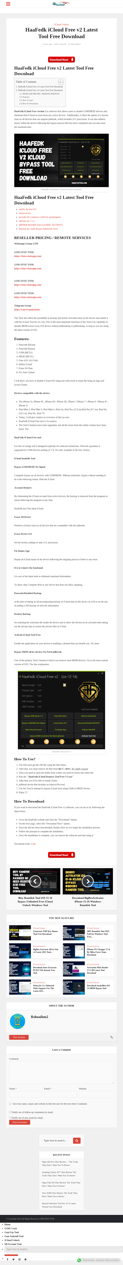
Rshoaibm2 (76, 44)
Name (13, 1088)
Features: (26, 97)
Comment (13, 1059)
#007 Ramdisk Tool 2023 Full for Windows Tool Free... (98, 934)
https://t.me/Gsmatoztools (27, 309)
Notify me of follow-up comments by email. (32, 1112)
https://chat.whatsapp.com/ (28, 256)
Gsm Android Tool (13, 1236)
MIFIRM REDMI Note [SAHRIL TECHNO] (41, 225)
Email (47, 1088)
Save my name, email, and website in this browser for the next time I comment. (50, 1103)
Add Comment (60, 44)
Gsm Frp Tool (11, 1232)
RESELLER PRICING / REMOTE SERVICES (41, 94)
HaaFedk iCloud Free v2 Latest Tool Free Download (40, 86)
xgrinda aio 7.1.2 (27, 221)
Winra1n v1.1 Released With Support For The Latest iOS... (43, 988)
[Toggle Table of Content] (59, 82)
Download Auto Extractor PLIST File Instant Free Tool (45, 970)
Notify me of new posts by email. (27, 1118)
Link (33, 844)
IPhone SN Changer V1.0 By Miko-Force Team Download (98, 952)
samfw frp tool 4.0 (27, 209)
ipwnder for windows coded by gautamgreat (40, 217)
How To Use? (28, 100)
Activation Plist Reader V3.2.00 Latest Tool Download (97, 970)
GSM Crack (10, 1228)
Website (82, 1088)
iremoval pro (25, 213)
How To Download (30, 103)
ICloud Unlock (61, 24)
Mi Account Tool (12, 1244)
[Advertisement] (61, 277)
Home (7, 1224)
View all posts (19, 1037)
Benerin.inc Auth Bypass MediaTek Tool (38, 229)
